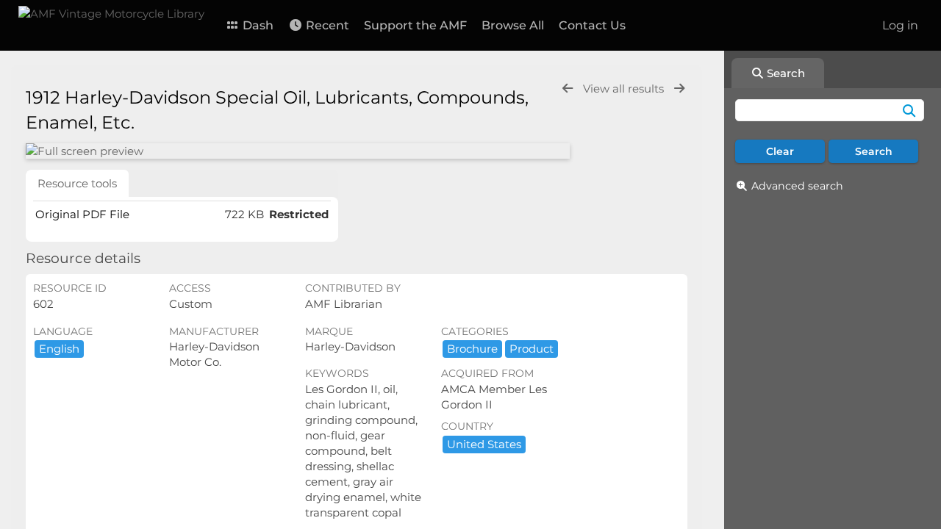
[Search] (909, 110)
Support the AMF (415, 25)
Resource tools (77, 183)
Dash (256, 25)
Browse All (513, 25)
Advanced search (797, 185)
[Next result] (679, 88)
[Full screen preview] (298, 151)
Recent (326, 25)
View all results (625, 89)
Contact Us (592, 25)
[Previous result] (567, 88)
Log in (900, 25)
